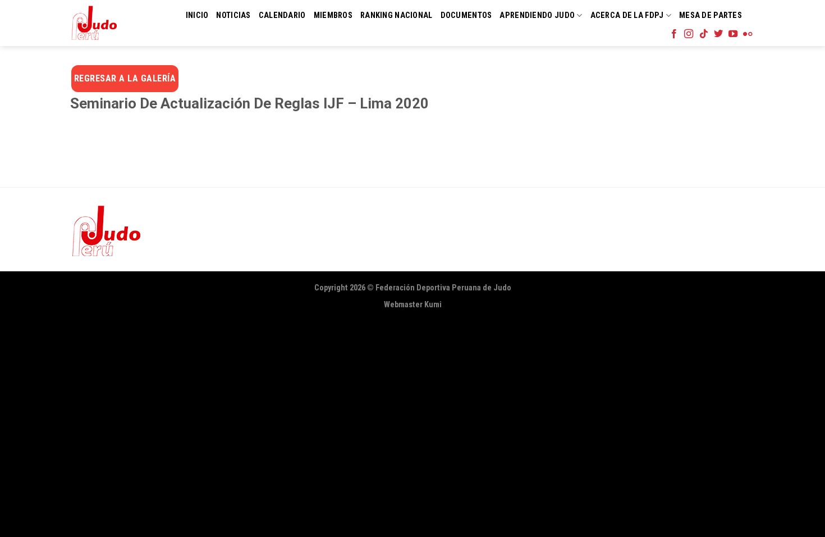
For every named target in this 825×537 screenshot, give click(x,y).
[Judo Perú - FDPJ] (94, 22)
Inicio (197, 15)
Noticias (233, 15)
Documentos (466, 15)
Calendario (282, 15)
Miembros (333, 15)
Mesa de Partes (710, 15)
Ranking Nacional (396, 15)
